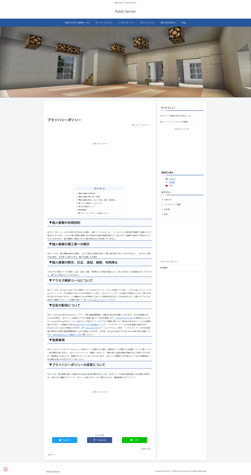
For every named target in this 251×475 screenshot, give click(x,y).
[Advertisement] (99, 109)
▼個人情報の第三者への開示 (89, 196)
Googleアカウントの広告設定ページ (88, 324)
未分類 (167, 209)
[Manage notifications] (6, 469)
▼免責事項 (82, 210)
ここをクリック (97, 300)
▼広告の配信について (86, 206)
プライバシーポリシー (169, 261)
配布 (166, 214)
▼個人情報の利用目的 (86, 193)
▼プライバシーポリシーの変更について (93, 213)
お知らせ (168, 199)
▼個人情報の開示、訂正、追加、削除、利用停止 (97, 200)
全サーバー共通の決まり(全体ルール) (175, 115)
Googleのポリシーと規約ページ (66, 334)
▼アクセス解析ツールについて (90, 203)
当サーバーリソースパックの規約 (174, 121)
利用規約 (164, 267)
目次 (96, 188)
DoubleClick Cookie (124, 318)
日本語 (172, 182)
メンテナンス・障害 (172, 204)
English (172, 179)
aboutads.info (92, 328)
